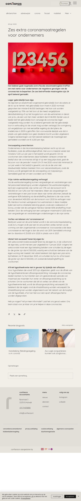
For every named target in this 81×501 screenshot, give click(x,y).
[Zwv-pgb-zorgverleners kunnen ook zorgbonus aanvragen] (58, 338)
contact (45, 406)
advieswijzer (25, 13)
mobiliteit (57, 13)
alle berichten (11, 13)
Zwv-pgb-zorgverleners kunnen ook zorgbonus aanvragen (55, 352)
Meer (67, 13)
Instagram (63, 397)
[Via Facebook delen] (9, 314)
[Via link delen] (25, 314)
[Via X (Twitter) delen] (14, 314)
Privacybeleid (25, 498)
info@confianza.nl (26, 413)
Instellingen (57, 496)
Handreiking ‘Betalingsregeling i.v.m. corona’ (22, 352)
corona (37, 13)
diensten (45, 402)
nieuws (45, 397)
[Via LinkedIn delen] (19, 314)
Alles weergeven (67, 325)
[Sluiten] (78, 496)
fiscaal (47, 13)
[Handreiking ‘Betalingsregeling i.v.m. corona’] (22, 338)
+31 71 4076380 (25, 408)
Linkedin (62, 402)
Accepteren (70, 496)
